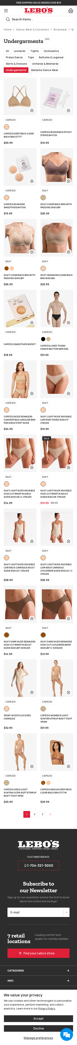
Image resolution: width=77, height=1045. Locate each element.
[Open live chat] (66, 1034)
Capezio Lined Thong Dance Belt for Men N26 (54, 347)
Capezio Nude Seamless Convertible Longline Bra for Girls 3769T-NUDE (19, 419)
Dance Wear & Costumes (32, 29)
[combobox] (38, 19)
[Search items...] (8, 19)
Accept (38, 1018)
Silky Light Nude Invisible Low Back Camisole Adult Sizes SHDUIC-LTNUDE (19, 567)
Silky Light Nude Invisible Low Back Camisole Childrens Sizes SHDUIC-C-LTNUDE (56, 569)
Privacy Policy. (47, 1008)
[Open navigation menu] (6, 10)
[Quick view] (32, 110)
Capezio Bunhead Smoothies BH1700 (15, 206)
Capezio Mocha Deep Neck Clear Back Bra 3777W (56, 791)
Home (8, 29)
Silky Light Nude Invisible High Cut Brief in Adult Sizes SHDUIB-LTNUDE (56, 493)
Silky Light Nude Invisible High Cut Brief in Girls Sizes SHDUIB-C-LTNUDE (19, 493)
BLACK (43, 339)
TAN (43, 197)
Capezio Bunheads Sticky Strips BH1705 (56, 133)
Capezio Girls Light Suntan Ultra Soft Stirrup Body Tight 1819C (20, 792)
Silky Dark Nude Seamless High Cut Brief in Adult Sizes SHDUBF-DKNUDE (19, 645)
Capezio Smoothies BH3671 (20, 344)
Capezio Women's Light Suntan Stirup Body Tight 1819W (56, 718)
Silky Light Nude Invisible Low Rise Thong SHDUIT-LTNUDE (56, 419)
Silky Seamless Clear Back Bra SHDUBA (56, 276)
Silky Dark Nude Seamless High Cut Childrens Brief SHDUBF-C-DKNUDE (56, 645)
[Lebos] (38, 10)
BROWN (6, 268)
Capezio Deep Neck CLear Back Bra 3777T (19, 135)
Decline (38, 1028)
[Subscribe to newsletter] (66, 912)
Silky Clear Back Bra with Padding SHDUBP (56, 206)
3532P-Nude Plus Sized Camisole (17, 717)
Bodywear (60, 29)
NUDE (6, 127)
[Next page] (50, 814)
